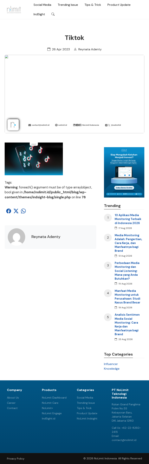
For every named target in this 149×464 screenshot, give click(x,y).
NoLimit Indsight (87, 418)
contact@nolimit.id (124, 440)
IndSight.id (48, 418)
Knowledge (112, 369)
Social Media (42, 5)
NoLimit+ (47, 408)
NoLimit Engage (52, 413)
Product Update (119, 5)
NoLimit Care (50, 403)
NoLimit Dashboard (54, 397)
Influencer (111, 364)
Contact (12, 408)
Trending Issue (68, 5)
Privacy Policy (15, 458)
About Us (13, 397)
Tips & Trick (92, 5)
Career (11, 403)
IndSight (39, 14)
